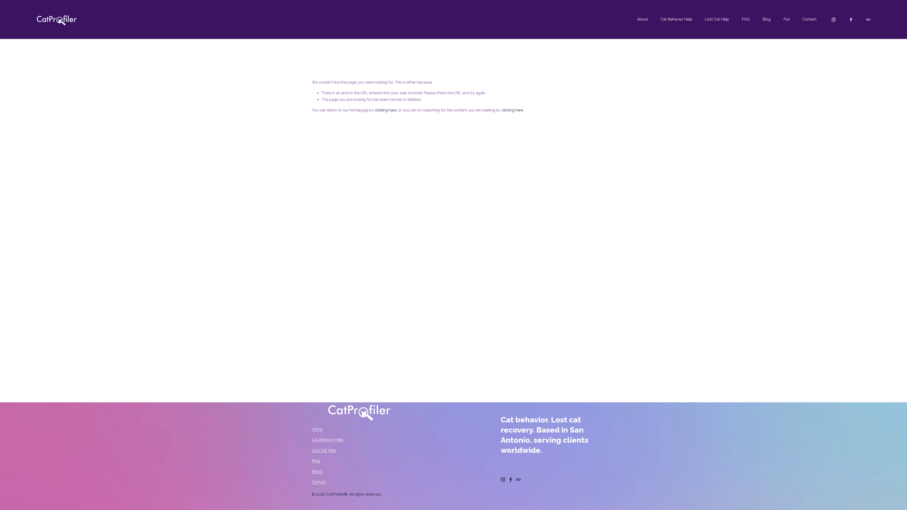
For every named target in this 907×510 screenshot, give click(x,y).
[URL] (868, 19)
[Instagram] (833, 19)
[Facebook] (851, 19)
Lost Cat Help (717, 19)
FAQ (746, 19)
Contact (809, 19)
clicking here (385, 110)
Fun (786, 19)
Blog (766, 19)
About (642, 19)
